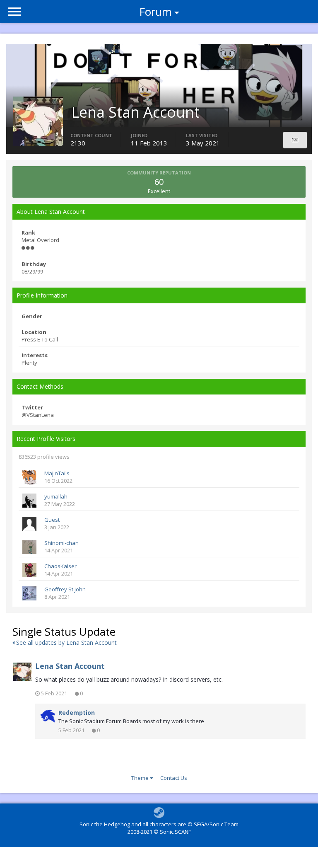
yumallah (55, 496)
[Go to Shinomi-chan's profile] (29, 547)
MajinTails (57, 473)
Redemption (76, 712)
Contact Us (173, 778)
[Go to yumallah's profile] (29, 501)
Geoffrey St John (65, 589)
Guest (52, 519)
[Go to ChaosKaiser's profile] (29, 570)
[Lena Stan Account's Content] (295, 140)
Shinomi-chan (61, 543)
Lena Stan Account (70, 666)
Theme (140, 778)
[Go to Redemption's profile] (48, 716)
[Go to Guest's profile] (29, 524)
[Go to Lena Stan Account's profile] (22, 672)
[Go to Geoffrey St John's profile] (29, 593)
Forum (155, 11)
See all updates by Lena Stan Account (65, 642)
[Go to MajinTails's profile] (29, 477)
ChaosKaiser (60, 566)
